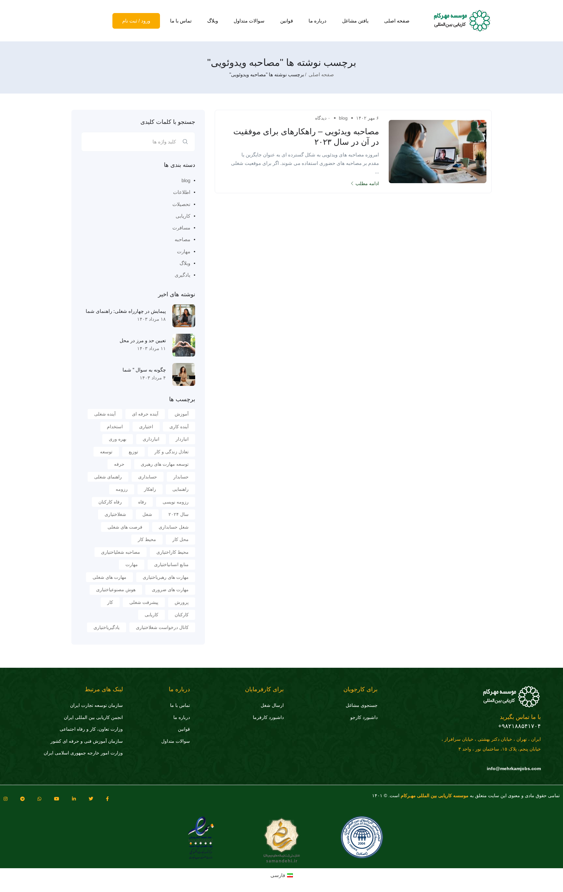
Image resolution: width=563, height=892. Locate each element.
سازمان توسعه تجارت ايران (96, 705)
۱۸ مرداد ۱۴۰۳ (151, 319)
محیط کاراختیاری (172, 552)
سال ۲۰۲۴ (178, 514)
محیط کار (147, 539)
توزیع (133, 451)
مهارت (183, 251)
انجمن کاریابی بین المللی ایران (93, 717)
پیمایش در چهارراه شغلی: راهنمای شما (126, 311)
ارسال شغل (272, 705)
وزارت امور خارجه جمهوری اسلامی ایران (83, 752)
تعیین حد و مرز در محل (143, 340)
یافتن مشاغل (355, 20)
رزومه (122, 489)
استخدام (115, 426)
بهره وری (117, 439)
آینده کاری (179, 426)
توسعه (106, 451)
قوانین (286, 20)
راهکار (150, 489)
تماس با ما (181, 20)
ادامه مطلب (367, 183)
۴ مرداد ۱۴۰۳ (153, 377)
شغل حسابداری (174, 527)
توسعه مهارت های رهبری (165, 464)
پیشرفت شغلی (143, 602)
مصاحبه (182, 239)
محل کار (180, 539)
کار (110, 602)
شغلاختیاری (115, 514)
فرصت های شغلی (125, 527)
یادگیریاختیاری (107, 627)
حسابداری (147, 476)
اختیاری (146, 426)
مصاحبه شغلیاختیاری (120, 552)
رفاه (142, 501)
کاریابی (183, 216)
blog (343, 118)
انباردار (182, 439)
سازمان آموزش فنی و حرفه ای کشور (87, 741)
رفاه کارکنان (110, 501)
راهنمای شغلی (108, 476)
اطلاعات (181, 192)
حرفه (119, 464)
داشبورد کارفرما (268, 717)
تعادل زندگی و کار (171, 451)
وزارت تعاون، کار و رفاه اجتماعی (91, 729)
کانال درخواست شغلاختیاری (162, 627)
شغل (147, 514)
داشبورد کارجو (364, 717)
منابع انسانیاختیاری (171, 564)
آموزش (182, 414)
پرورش (182, 602)
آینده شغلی (105, 414)
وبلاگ (212, 20)
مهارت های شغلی (109, 577)
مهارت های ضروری (170, 589)
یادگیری (182, 275)
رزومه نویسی (176, 501)
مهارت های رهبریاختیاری (166, 577)
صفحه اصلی (397, 20)
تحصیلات (181, 204)
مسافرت (181, 227)
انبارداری (151, 439)
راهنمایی (180, 489)
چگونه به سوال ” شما (144, 370)
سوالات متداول (249, 20)
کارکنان (182, 614)
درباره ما (317, 20)
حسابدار (181, 476)
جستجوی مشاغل (362, 705)
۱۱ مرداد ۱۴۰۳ (151, 348)
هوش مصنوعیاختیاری (116, 589)
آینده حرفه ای (145, 414)
